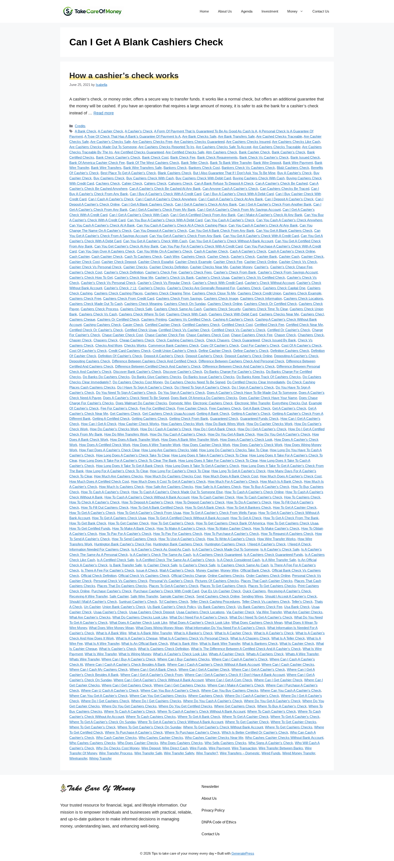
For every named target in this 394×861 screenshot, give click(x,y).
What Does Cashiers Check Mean (257, 622)
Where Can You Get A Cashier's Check (98, 696)
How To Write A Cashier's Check (231, 539)
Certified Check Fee (269, 325)
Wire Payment (219, 748)
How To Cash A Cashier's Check (105, 492)
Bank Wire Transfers (106, 168)
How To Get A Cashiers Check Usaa (119, 518)
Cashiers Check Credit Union (259, 293)
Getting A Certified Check (111, 418)
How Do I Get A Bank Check (214, 429)
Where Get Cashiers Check (234, 706)
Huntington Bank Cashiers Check (178, 544)
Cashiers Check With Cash (186, 314)
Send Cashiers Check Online (218, 596)
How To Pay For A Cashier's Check (125, 534)
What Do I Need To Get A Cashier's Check (260, 617)
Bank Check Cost (155, 157)
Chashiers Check (311, 335)
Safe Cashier (119, 596)
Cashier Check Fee (227, 262)
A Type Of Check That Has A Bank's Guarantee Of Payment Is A (132, 136)
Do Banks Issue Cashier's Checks (209, 377)
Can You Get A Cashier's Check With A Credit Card (261, 236)
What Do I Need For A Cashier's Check (198, 617)
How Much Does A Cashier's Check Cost (290, 476)
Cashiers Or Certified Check (118, 319)
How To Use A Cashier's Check (181, 539)
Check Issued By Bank (279, 340)
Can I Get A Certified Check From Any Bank (203, 215)
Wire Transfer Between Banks (281, 748)
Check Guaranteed (245, 340)
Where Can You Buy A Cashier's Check (169, 690)
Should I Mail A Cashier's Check (93, 601)
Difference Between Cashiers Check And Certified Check (154, 361)
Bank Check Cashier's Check (118, 157)
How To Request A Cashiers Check (287, 534)
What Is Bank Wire (184, 643)
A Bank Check (85, 131)
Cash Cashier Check (107, 256)
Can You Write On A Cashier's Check (164, 251)
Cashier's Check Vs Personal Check (108, 283)
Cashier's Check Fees (195, 272)
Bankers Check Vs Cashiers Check (248, 168)
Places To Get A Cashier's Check (173, 586)
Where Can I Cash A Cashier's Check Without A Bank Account (213, 664)
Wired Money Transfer (298, 753)
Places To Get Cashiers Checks (272, 586)
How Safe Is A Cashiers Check (218, 487)
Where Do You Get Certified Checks (185, 706)
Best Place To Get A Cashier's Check (128, 173)
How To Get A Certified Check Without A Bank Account (188, 518)
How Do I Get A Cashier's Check (262, 429)
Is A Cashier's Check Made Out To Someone (225, 549)
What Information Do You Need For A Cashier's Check (225, 628)
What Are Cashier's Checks (90, 617)
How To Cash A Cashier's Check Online (254, 492)
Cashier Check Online (260, 262)
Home (204, 11)
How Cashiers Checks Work (182, 424)
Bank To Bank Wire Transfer (230, 163)
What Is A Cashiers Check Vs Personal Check (193, 638)
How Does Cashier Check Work (206, 445)
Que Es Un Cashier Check (221, 591)
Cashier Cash (289, 256)
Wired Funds (271, 753)
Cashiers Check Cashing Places (118, 293)
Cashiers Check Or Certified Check (270, 304)
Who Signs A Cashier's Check (270, 743)
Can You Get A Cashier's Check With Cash (155, 241)
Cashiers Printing (154, 319)
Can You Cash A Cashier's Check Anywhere (289, 220)
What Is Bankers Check (260, 643)
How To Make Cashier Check (229, 528)
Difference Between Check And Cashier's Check (238, 366)
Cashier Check (312, 256)
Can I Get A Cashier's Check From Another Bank (275, 204)
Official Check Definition (99, 575)
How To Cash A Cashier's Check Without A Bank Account (146, 497)
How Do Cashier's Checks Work (114, 429)
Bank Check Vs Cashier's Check (264, 157)
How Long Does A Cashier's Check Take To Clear (132, 455)
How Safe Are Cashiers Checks (169, 487)
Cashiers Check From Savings (179, 298)
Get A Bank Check (256, 408)
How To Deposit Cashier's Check (200, 502)
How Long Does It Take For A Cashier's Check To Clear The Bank (127, 460)
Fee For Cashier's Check (119, 408)
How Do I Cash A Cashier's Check (166, 429)
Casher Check (218, 256)
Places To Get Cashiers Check (223, 586)
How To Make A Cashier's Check (181, 528)
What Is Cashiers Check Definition (163, 649)
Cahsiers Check (180, 183)
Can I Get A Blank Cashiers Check (147, 204)
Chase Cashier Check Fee (164, 335)
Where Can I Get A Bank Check (153, 669)
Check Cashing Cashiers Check (180, 340)
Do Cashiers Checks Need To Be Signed (195, 382)
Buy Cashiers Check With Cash (150, 178)
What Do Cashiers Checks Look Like (140, 617)
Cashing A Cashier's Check (233, 319)
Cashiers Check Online (224, 304)
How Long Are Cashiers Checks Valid (169, 450)
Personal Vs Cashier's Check (171, 581)
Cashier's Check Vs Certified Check (258, 277)
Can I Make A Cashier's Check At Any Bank (269, 215)
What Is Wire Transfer (101, 654)
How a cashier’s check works (124, 75)
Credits (80, 126)
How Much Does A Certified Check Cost (99, 481)
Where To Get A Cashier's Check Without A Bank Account (180, 722)
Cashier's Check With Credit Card (217, 283)
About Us (225, 11)
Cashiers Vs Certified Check (189, 319)
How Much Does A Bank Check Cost (230, 476)
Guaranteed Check (224, 418)
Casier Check (133, 325)
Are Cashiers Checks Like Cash (296, 142)
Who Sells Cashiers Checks (225, 743)
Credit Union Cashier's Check (175, 351)
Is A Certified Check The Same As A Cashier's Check (175, 560)
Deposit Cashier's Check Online (248, 356)
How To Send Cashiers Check (134, 539)
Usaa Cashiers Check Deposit (151, 612)
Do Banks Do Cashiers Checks (106, 377)
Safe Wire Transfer (144, 596)
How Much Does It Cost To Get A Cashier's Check (168, 481)
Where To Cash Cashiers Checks (151, 717)
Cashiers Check (249, 288)
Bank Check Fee (182, 157)
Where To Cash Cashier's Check (271, 711)
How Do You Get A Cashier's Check (283, 434)
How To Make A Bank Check (133, 528)
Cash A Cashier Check (211, 251)
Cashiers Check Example (302, 293)
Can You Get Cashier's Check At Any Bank (126, 246)
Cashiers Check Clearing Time (167, 293)
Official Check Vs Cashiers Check (143, 575)
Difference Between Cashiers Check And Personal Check (241, 361)
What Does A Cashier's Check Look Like (199, 622)
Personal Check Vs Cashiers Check (120, 581)
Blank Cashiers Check (174, 173)
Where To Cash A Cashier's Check (130, 711)
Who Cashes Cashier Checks (161, 738)
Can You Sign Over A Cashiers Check (106, 251)
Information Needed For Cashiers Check (99, 549)
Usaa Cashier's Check (110, 612)
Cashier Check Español (155, 262)
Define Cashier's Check (251, 351)
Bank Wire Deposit (267, 163)
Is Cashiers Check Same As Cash (243, 565)
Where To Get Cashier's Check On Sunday (149, 727)
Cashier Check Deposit (118, 262)
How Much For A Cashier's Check (233, 481)
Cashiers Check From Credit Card (128, 298)
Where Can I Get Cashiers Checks (180, 685)
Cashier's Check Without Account (270, 283)
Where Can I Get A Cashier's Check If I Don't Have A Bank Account (235, 675)
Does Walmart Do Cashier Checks (141, 403)
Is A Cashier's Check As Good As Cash (160, 549)
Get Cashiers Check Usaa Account (168, 413)
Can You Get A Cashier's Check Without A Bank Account (231, 241)
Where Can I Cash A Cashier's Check (240, 659)
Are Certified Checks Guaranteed (139, 152)
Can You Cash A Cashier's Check (229, 220)
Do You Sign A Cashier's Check (181, 392)
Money (292, 11)
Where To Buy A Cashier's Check (282, 706)
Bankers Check (175, 168)
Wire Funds (198, 748)
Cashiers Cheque (82, 319)
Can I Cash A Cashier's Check (111, 199)
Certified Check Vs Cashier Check (184, 330)
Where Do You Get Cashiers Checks (129, 706)
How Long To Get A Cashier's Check (238, 471)
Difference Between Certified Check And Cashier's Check (158, 366)
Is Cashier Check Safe (160, 565)
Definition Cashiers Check (289, 351)
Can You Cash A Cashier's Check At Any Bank (263, 225)
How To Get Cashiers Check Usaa (292, 523)
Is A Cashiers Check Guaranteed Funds (273, 555)
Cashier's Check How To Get (91, 277)
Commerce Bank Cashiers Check (173, 345)
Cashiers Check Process (99, 309)
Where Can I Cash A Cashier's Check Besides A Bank (125, 664)
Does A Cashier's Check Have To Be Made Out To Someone (252, 392)
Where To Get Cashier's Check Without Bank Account (223, 727)
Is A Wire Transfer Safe (279, 560)
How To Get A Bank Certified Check (156, 507)
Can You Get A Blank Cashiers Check (284, 230)
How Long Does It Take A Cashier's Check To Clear (209, 455)
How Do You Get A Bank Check (231, 434)
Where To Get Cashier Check (247, 722)
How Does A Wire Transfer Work (156, 445)
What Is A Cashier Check (233, 633)
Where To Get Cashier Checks (293, 722)
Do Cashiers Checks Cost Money (138, 382)
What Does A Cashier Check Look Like (138, 622)
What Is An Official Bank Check (144, 643)
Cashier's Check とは (120, 288)
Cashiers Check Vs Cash (98, 314)
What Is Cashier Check (297, 643)
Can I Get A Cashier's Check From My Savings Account (239, 209)
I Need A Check (299, 544)
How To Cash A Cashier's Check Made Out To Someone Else (177, 492)
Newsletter (210, 787)
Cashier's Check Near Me (133, 277)
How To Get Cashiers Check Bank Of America (230, 523)
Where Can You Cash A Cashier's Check (290, 690)
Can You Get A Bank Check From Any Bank (221, 230)
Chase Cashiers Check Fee (251, 335)
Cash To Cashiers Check (143, 256)
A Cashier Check (110, 131)
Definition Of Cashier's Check (120, 356)
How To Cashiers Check (302, 497)
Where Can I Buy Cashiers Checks (183, 659)
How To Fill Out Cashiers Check (105, 507)
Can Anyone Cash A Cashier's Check (230, 189)
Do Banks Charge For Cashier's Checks (234, 372)
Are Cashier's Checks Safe (110, 142)
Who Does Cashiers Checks (181, 743)
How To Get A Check (246, 518)
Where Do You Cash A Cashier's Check (212, 701)
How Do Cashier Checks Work (269, 424)
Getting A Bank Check (213, 413)
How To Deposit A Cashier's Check (148, 502)
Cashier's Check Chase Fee (291, 267)
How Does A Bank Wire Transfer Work (189, 439)
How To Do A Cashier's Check (248, 502)
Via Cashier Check (240, 612)
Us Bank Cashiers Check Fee (260, 607)
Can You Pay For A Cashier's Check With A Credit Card (201, 246)
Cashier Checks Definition (168, 267)
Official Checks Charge (188, 575)
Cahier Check (132, 183)
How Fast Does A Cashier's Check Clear (109, 450)
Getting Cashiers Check (149, 418)
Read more (103, 113)
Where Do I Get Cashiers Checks (156, 701)
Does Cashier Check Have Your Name (268, 398)
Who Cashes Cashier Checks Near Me (214, 738)
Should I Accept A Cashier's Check (291, 596)
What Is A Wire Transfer (102, 643)
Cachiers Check (108, 183)
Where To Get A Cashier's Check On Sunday (102, 722)
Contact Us (320, 11)
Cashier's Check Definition (123, 272)
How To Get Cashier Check (128, 523)
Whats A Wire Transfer (302, 654)
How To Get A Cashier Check (294, 507)
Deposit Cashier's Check (204, 356)
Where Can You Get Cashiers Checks (158, 696)
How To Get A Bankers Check (249, 507)
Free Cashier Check (192, 408)
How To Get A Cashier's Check (92, 513)
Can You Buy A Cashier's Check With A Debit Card (164, 220)
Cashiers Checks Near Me (279, 314)
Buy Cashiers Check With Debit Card (203, 178)
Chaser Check (285, 335)
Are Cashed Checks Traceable (279, 136)
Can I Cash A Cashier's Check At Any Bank (230, 199)
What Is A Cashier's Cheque (137, 638)
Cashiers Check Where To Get (141, 314)
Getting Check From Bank (188, 418)
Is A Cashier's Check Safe (279, 549)
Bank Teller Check (194, 163)
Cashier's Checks (151, 288)
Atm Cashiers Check (221, 152)
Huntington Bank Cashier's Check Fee (122, 544)
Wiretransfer (78, 758)
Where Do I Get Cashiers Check (105, 701)
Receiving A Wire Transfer (88, 596)
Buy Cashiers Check (108, 178)
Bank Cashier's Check (288, 152)
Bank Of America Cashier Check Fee (97, 163)
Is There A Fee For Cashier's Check (107, 570)
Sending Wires (252, 596)
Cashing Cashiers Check (102, 325)
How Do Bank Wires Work (225, 424)
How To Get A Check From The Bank (291, 518)
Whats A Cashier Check (226, 654)
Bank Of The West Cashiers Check (153, 163)
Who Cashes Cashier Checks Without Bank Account (284, 738)
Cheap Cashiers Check (136, 340)
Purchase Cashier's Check (111, 591)
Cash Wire (171, 256)
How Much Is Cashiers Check (121, 487)
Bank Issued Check (305, 157)
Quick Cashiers (254, 591)
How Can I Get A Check (99, 424)
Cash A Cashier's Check (248, 251)
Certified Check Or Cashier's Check (96, 330)
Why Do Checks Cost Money (118, 748)
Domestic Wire (180, 403)
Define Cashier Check (215, 351)
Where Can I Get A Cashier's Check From (151, 675)
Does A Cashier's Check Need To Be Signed (136, 398)
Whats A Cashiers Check (265, 654)
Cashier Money (241, 267)
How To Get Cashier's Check (172, 523)
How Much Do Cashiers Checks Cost (173, 476)
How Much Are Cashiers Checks (118, 476)
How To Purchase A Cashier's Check (231, 534)
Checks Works (135, 345)
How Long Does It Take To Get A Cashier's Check (202, 466)
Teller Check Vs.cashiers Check (266, 601)
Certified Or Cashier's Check (288, 330)
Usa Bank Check (297, 607)
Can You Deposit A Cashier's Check (160, 230)
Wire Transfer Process (115, 753)
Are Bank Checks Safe (199, 136)
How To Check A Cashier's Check (94, 502)
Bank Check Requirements (217, 157)
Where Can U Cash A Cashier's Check (110, 690)
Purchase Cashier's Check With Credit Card (166, 591)
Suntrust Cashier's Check (138, 601)
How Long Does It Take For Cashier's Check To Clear (218, 460)
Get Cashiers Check (125, 413)
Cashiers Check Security (222, 309)
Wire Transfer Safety (179, 753)
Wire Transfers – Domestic (240, 753)
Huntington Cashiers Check (225, 544)
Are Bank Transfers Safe (236, 136)
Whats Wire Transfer (84, 659)
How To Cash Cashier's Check (259, 497)
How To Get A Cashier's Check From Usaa (149, 513)
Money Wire (229, 570)
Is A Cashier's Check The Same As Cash (160, 555)
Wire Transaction (244, 748)
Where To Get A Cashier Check (245, 717)
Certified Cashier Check (163, 325)
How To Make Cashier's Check (276, 528)
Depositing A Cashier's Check (296, 356)
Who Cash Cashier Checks (116, 738)
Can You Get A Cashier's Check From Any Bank (185, 236)
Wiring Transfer (100, 758)
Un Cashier (92, 607)
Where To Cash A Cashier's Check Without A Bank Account (201, 711)
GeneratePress (242, 853)
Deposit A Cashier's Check (164, 356)
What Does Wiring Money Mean (159, 628)
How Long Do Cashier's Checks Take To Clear (233, 450)
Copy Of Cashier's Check (220, 345)
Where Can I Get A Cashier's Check (258, 669)
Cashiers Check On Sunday (185, 304)
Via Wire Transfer (269, 612)
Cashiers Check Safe (136, 309)
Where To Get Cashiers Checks (288, 727)
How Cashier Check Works (138, 424)
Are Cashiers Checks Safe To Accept (223, 147)
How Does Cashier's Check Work (257, 445)
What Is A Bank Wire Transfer (150, 633)
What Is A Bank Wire (111, 633)
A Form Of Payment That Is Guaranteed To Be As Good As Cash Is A (205, 131)
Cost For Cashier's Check (260, 345)
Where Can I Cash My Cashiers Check (98, 669)
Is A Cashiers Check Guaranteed (217, 555)
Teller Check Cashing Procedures (215, 601)
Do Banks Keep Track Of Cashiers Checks (268, 377)
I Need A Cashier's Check (266, 544)
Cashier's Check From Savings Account (288, 272)
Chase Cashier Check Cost (122, 335)
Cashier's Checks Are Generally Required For (201, 288)
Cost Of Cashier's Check (88, 351)
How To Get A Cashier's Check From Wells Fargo (220, 513)
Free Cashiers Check (225, 408)
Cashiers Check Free (85, 298)
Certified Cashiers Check (201, 325)
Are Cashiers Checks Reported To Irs (166, 147)
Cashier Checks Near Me (209, 267)
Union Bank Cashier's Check (123, 607)
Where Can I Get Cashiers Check (127, 685)
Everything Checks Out (289, 403)
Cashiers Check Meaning (143, 304)
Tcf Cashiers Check (173, 601)
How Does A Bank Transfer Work (134, 439)
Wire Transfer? (207, 753)
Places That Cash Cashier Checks (267, 581)
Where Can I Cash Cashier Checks (288, 664)
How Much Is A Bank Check (281, 481)
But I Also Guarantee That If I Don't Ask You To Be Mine (234, 173)
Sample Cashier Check (177, 596)
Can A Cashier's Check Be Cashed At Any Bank (165, 189)
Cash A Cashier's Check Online (291, 251)
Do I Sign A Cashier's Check (253, 387)
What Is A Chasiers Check (250, 638)
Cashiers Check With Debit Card (233, 314)
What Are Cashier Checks (303, 612)
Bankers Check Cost (204, 168)
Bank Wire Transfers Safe (142, 168)
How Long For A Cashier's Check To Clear (117, 471)
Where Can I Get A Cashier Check (204, 669)
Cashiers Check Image (221, 298)
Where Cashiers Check (205, 696)
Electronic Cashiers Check (213, 403)
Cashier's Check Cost (85, 272)
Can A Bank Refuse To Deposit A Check (224, 183)
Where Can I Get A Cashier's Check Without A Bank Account (159, 680)
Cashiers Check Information (261, 298)
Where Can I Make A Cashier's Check (235, 685)
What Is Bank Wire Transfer (220, 643)
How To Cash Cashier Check (213, 497)
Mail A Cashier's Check (177, 570)
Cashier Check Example (193, 262)
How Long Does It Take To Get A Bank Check (129, 466)
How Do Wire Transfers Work (126, 434)
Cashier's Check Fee (161, 272)
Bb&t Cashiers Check (293, 168)
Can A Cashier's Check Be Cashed (281, 183)
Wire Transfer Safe (148, 753)
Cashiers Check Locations (303, 298)
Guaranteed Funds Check (259, 418)
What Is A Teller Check (288, 638)
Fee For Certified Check (157, 408)
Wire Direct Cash (175, 748)
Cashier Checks (135, 267)
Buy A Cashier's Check (294, 173)
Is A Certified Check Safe (115, 560)
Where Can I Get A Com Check (228, 680)
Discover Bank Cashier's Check (137, 372)
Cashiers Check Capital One (284, 288)
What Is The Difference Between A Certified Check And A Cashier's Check (246, 649)
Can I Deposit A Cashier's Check (289, 199)
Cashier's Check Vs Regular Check (164, 283)
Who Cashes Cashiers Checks (92, 743)
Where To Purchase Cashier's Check (192, 732)
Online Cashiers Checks (226, 575)
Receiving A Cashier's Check (289, 591)
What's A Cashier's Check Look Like (180, 654)
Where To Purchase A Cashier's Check (134, 732)
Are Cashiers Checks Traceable (277, 147)
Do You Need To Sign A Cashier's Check (126, 392)
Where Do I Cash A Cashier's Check (252, 696)
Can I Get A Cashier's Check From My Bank (162, 209)
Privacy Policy (213, 810)
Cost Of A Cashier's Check (301, 345)
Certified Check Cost (237, 325)
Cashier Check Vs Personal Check (95, 267)
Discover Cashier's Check (182, 372)
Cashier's (261, 267)
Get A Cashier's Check (289, 408)
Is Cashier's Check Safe (197, 565)
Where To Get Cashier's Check (92, 727)
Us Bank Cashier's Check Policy (171, 607)
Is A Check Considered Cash (238, 560)
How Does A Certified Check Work (104, 445)
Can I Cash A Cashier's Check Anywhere (166, 199)
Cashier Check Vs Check (298, 262)
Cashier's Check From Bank (235, 272)
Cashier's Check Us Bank (174, 277)
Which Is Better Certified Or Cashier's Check (255, 732)
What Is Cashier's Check (117, 649)
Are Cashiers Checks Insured (248, 142)
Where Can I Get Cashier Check (278, 680)
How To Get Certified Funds (89, 528)
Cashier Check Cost (84, 262)
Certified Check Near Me (304, 325)
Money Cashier (207, 570)
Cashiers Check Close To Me (214, 293)
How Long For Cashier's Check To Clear (180, 471)
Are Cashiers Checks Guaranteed (199, 142)
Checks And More (108, 345)
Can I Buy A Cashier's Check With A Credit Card (165, 194)
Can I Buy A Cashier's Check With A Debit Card (238, 194)
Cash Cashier (79, 256)
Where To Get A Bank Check (199, 717)
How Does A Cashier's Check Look (246, 439)
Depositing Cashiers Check (89, 361)
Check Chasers (218, 340)
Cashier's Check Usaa (212, 277)
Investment (270, 11)
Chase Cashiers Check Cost (207, 335)
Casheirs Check (193, 256)
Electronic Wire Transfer (252, 403)
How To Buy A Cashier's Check (266, 487)
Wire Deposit (151, 748)
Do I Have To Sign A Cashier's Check (145, 387)
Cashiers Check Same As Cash (178, 309)
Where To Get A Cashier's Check (294, 717)
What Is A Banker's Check (193, 633)
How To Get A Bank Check (205, 507)
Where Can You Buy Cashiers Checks (229, 690)
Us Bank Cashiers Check (217, 607)
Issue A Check (147, 570)
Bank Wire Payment (298, 163)
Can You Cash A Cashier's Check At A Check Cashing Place (182, 225)
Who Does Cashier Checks (137, 743)
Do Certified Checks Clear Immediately (256, 382)
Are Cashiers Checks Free (152, 142)
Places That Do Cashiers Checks (122, 586)
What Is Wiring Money (135, 654)
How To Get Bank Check (87, 523)
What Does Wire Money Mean (111, 628)
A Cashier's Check (139, 131)
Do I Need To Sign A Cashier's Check (202, 387)
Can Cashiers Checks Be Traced (284, 189)
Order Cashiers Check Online (268, 575)
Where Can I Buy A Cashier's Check (128, 659)
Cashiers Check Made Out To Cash (95, 304)
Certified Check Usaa (141, 330)
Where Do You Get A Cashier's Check (272, 701)
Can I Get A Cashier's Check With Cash (138, 215)
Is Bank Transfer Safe (125, 565)
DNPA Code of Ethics (219, 822)
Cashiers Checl (312, 314)
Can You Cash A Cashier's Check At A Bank (102, 225)
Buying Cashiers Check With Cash (259, 178)
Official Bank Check (255, 570)
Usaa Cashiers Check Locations (200, 612)
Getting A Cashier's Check (250, 413)
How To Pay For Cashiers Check (177, 534)
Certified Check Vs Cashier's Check (238, 330)
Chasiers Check (105, 340)
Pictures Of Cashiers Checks (217, 581)
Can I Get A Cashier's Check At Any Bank (206, 204)
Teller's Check (302, 601)
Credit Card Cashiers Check (130, 351)
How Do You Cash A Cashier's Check (178, 434)
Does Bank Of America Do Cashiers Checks (204, 398)
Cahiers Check (155, 183)
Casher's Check (243, 256)
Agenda (246, 11)
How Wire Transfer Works (276, 539)
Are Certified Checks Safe (185, 152)
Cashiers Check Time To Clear (265, 309)
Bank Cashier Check (254, 152)
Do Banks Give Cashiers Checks (156, 377)
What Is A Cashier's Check (274, 633)
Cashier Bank (267, 256)
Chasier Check (80, 340)
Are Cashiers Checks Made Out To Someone (103, 147)
